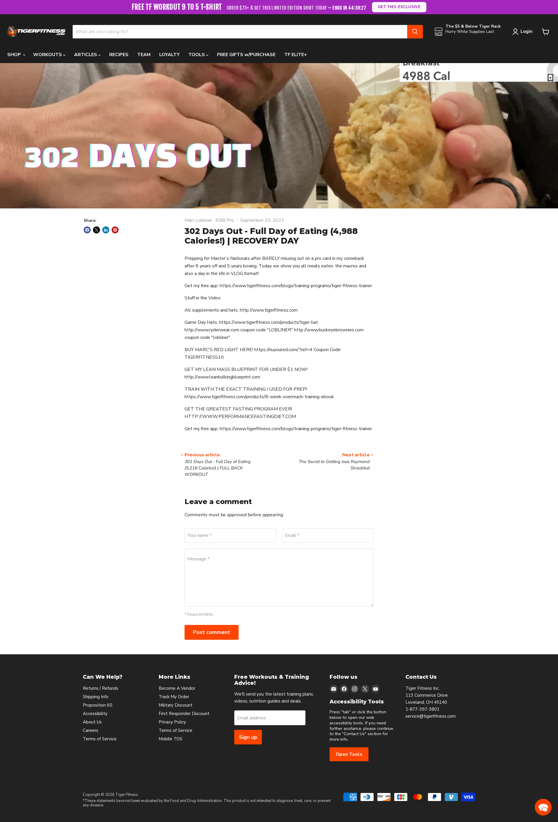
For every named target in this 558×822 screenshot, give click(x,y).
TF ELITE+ (295, 54)
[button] (543, 807)
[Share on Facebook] (87, 229)
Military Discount (175, 705)
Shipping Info (95, 697)
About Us (92, 722)
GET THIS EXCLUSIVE (399, 7)
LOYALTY (169, 54)
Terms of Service (100, 739)
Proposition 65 (97, 705)
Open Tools (349, 754)
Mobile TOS (170, 739)
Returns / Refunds (100, 688)
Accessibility (95, 713)
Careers (90, 730)
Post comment (211, 632)
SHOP (14, 54)
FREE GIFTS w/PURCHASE (246, 54)
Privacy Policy (172, 722)
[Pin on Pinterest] (115, 229)
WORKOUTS (48, 54)
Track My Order (174, 697)
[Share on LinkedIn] (105, 229)
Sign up (248, 737)
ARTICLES (86, 54)
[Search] (415, 31)
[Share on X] (96, 229)
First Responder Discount (184, 713)
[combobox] (240, 31)
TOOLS (197, 54)
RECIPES (118, 54)
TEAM (144, 54)
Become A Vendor (177, 688)
